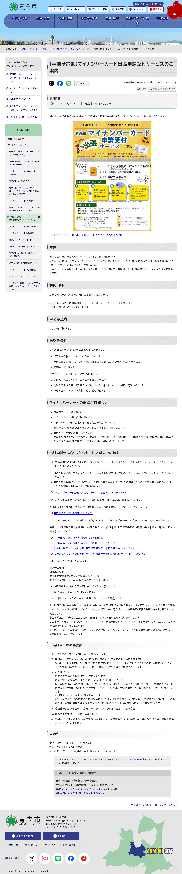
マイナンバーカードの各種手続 (22, 270)
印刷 (139, 89)
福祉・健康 (66, 18)
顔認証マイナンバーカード (22, 99)
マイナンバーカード (79, 49)
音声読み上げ (77, 9)
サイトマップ (51, 845)
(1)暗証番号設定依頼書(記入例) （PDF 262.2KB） (83, 543)
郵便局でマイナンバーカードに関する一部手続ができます (24, 108)
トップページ (26, 49)
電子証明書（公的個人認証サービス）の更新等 (23, 254)
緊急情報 (157, 9)
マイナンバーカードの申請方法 (23, 90)
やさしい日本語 (99, 9)
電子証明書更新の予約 (19, 181)
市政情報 (162, 18)
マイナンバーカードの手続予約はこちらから (24, 172)
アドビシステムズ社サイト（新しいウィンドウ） (139, 759)
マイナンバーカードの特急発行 (22, 226)
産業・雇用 (112, 18)
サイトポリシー (32, 845)
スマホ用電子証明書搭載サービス (24, 263)
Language (138, 9)
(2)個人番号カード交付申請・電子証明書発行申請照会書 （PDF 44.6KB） (95, 548)
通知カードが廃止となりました (22, 276)
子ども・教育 (89, 18)
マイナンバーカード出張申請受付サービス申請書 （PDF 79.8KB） (90, 492)
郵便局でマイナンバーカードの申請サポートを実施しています (23, 77)
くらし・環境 (20, 18)
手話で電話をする (71, 845)
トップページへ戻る (167, 805)
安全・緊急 (42, 18)
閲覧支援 (120, 9)
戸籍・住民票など (58, 49)
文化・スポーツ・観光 (137, 20)
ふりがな (57, 9)
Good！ (84, 83)
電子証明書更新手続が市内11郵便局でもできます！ (24, 163)
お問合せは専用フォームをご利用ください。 (83, 793)
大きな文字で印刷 (160, 89)
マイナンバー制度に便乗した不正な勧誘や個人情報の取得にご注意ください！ (24, 286)
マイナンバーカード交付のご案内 (23, 247)
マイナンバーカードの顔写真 (23, 117)
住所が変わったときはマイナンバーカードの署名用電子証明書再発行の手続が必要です (24, 191)
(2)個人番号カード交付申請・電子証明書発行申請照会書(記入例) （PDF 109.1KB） (100, 554)
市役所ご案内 (13, 845)
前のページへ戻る (142, 805)
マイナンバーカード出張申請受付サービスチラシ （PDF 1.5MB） (89, 235)
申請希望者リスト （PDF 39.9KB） (73, 513)
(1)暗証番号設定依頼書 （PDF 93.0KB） (77, 538)
